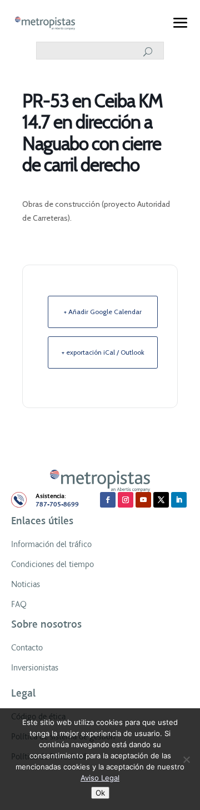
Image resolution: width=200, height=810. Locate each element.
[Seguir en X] (161, 500)
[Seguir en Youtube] (143, 500)
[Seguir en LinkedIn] (179, 500)
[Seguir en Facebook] (108, 500)
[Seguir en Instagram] (125, 500)
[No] (186, 759)
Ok (100, 792)
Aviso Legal (100, 777)
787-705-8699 (57, 504)
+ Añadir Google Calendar (103, 311)
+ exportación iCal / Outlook (103, 352)
